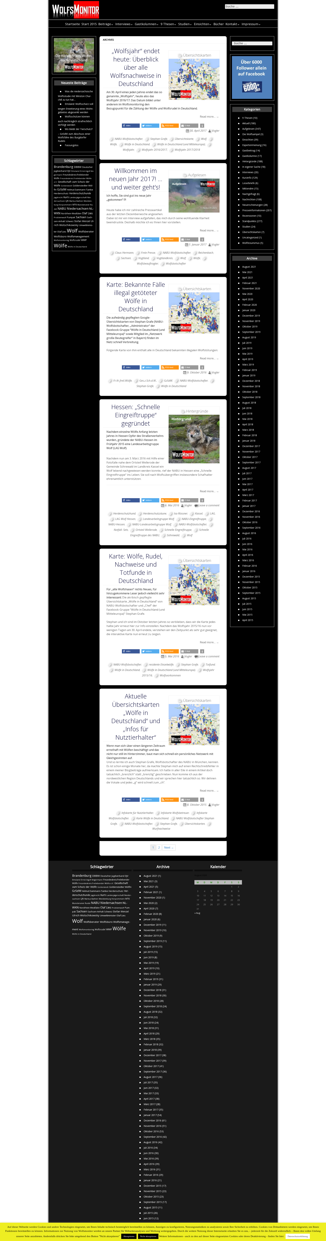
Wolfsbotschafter (176, 263)
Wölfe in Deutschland (77, 247)
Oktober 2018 (249, 391)
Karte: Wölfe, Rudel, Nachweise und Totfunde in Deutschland (135, 568)
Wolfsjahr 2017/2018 (187, 150)
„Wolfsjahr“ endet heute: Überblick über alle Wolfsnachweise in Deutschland (135, 67)
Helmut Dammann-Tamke (80, 189)
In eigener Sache (251, 166)
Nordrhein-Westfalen (71, 213)
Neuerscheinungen (252, 204)
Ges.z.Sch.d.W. (147, 380)
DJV (69, 170)
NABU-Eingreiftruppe (194, 519)
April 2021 (247, 277)
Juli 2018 (246, 408)
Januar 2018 (248, 440)
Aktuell (246, 123)
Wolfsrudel (75, 240)
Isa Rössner (180, 513)
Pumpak (71, 217)
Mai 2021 (247, 272)
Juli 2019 (246, 342)
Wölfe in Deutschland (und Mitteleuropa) (181, 144)
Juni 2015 (247, 609)
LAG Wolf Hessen (125, 519)
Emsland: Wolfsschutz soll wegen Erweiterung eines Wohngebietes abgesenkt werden (75, 108)
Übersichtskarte (184, 139)
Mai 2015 (247, 614)
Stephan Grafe (158, 139)
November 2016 (251, 516)
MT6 (75, 204)
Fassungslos (71, 145)
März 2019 (248, 364)
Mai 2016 (247, 549)
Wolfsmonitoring (61, 240)
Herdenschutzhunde (80, 193)
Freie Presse (148, 253)
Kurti (66, 197)
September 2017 (251, 462)
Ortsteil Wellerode (146, 530)
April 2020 (247, 299)
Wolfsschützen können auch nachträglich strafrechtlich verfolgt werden (75, 120)
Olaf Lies (87, 213)
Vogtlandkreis (165, 258)
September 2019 (251, 332)
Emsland (75, 171)
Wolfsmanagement (78, 236)
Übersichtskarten (251, 231)
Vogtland (143, 258)
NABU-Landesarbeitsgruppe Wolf (151, 524)
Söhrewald (173, 535)
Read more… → (209, 116)
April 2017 (247, 489)
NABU (62, 208)
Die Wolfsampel (251, 134)
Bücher (218, 24)
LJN (67, 200)
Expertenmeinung (251, 144)
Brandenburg (63, 167)
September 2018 (251, 397)
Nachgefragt (249, 193)
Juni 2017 (247, 478)
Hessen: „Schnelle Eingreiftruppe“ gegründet (135, 415)
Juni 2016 (247, 544)
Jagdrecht (58, 197)
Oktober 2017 (249, 457)
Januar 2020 (248, 310)
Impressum (250, 24)
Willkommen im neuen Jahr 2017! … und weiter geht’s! (135, 179)
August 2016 (249, 533)
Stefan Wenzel (82, 221)
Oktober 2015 (249, 587)
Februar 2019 (249, 370)
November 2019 (251, 321)
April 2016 (247, 554)
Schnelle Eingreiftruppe (178, 530)
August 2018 (249, 402)
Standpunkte (249, 221)
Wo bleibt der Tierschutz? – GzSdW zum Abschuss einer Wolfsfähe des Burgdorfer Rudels (75, 134)
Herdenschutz (61, 193)
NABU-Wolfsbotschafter (129, 139)
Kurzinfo (246, 177)
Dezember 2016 (251, 511)
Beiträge (104, 24)
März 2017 (248, 495)
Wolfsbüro (60, 236)
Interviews (122, 24)
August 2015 (249, 598)
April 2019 (247, 359)
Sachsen (81, 217)
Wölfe (60, 245)
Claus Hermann (124, 253)
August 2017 (249, 467)
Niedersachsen (77, 208)
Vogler (215, 131)
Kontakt (231, 24)
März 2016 (248, 560)
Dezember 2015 (251, 576)
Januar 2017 (248, 506)
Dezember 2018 (251, 380)
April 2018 (247, 424)
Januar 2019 (248, 375)
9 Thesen (167, 24)
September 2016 (251, 527)
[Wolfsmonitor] (75, 10)
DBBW (78, 167)
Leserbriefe (248, 183)
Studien (183, 24)
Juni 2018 (247, 413)
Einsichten (201, 24)
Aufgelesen (248, 128)
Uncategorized (250, 237)
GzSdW (61, 189)
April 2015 (247, 620)
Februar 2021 (249, 283)
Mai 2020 (247, 293)
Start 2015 (89, 24)
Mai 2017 (247, 484)
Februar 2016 (249, 565)
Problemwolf (60, 217)
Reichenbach (205, 253)
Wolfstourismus (251, 242)
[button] (131, 126)
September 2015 (251, 593)
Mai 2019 (247, 353)
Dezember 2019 (251, 315)
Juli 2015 (246, 603)
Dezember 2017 (251, 446)
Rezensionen (249, 215)
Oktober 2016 (249, 522)
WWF (84, 240)
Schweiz (70, 221)
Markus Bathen (76, 201)
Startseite (72, 24)
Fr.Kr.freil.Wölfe (122, 380)
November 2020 (251, 288)
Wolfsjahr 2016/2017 (154, 150)
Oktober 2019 (249, 326)
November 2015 (251, 582)
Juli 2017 (246, 473)
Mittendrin (247, 188)
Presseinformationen (253, 210)
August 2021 (249, 266)
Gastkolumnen (145, 24)
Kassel (199, 513)
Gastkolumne (249, 155)
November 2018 (251, 386)
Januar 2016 (248, 571)
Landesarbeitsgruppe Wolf (158, 519)
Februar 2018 (249, 435)
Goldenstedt (66, 186)
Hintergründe (249, 161)
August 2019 (249, 337)
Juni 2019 (247, 348)
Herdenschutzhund (124, 513)
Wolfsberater (86, 231)
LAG (212, 513)
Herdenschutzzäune (154, 513)
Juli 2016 (246, 538)
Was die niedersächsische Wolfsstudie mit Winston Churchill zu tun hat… (75, 95)
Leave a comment (208, 505)
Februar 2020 (249, 304)
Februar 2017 (249, 500)
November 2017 (251, 451)
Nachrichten (249, 199)
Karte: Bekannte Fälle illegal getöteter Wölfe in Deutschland (135, 296)
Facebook (112, 330)
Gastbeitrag (248, 150)
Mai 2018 (247, 419)
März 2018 (248, 429)
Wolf (72, 230)
